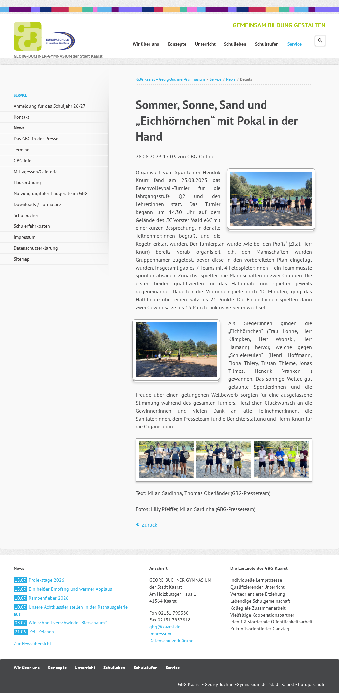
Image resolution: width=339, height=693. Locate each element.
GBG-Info (23, 161)
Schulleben (114, 667)
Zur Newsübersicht (32, 644)
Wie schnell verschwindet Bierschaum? (61, 623)
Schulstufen (146, 667)
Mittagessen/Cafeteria (36, 171)
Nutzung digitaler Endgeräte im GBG (51, 193)
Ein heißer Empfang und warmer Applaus (63, 589)
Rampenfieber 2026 (42, 598)
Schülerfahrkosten (32, 226)
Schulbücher (26, 215)
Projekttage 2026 (39, 580)
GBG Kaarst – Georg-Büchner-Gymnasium (170, 79)
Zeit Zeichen (34, 632)
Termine (21, 150)
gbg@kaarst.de (164, 627)
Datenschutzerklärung (36, 248)
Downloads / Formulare (37, 204)
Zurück (149, 524)
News (230, 79)
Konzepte (57, 667)
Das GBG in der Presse (36, 139)
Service (215, 79)
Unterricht (85, 667)
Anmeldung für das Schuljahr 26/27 (50, 106)
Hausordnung (27, 182)
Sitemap (22, 259)
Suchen (320, 41)
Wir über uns (27, 667)
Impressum (24, 237)
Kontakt (21, 117)
